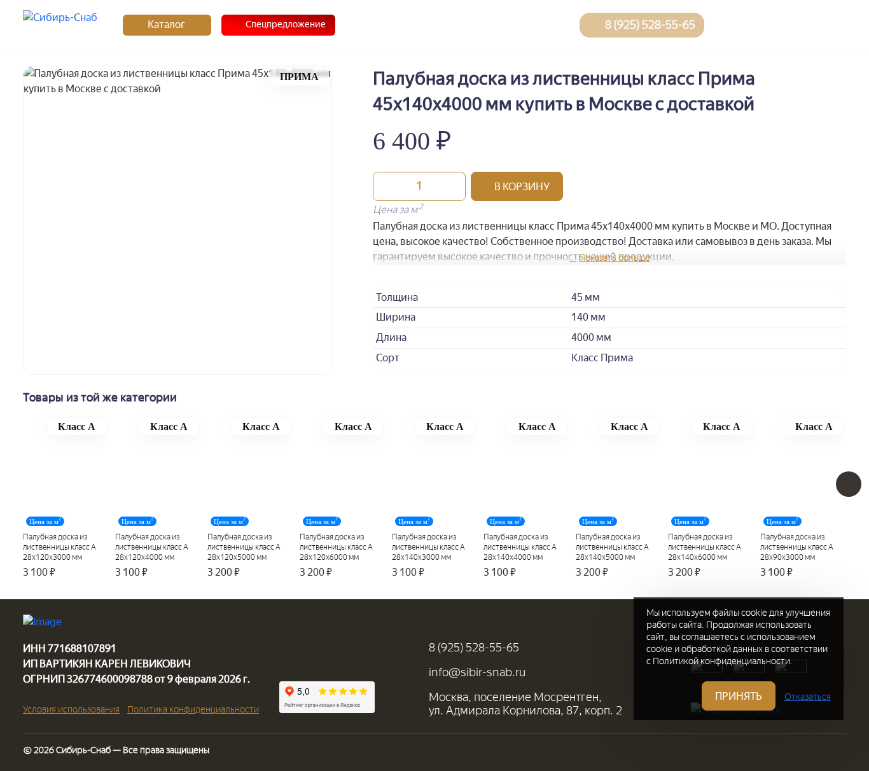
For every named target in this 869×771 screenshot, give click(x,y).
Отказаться (807, 696)
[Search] (728, 24)
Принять (738, 696)
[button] (517, 186)
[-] (386, 186)
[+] (452, 186)
